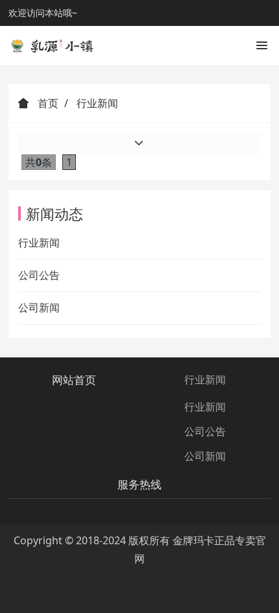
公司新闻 (39, 307)
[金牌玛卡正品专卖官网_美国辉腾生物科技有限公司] (50, 45)
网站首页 (74, 379)
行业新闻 (39, 242)
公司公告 (39, 275)
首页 (46, 103)
